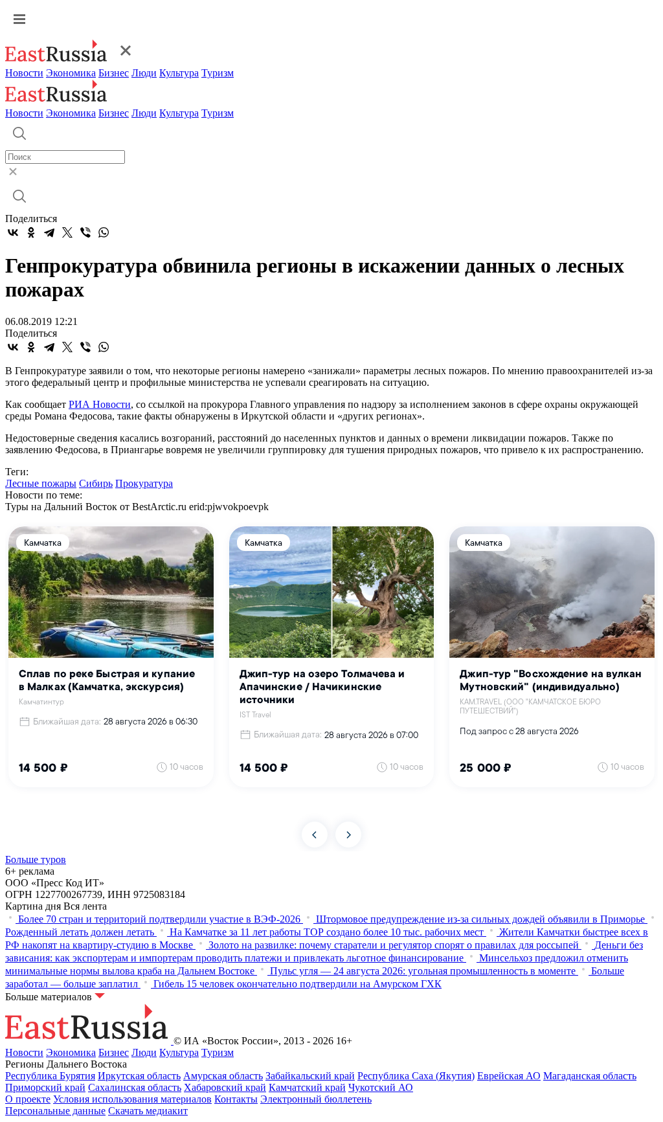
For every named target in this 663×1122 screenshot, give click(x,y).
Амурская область (223, 1075)
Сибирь (96, 483)
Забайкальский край (310, 1075)
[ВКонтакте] (13, 232)
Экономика (71, 72)
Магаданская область (589, 1075)
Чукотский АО (380, 1087)
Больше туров (35, 859)
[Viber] (85, 232)
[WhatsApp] (103, 232)
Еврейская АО (509, 1075)
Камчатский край (307, 1087)
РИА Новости (100, 404)
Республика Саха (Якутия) (416, 1075)
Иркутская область (139, 1075)
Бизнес (113, 72)
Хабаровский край (225, 1087)
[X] (67, 232)
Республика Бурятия (50, 1075)
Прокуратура (144, 483)
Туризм (217, 72)
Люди (144, 72)
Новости (24, 72)
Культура (179, 72)
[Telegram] (49, 232)
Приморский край (45, 1087)
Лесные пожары (40, 483)
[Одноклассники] (31, 232)
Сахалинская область (134, 1087)
